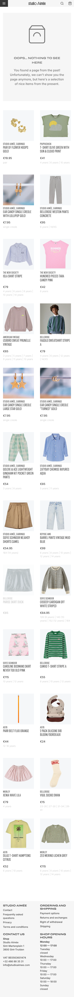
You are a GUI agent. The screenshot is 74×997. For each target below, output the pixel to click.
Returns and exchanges (53, 917)
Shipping (45, 926)
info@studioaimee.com (16, 965)
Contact (7, 910)
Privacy (7, 922)
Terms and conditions (15, 927)
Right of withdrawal (51, 922)
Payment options (49, 913)
